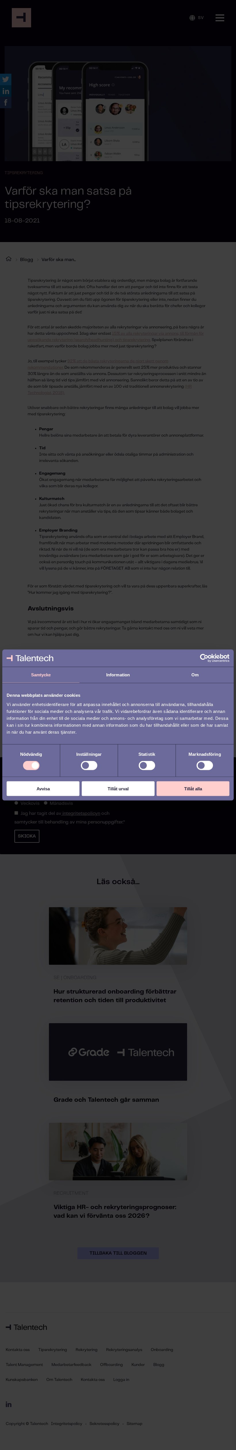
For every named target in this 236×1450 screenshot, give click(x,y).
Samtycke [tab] (41, 674)
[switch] (89, 765)
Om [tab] (195, 674)
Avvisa (43, 788)
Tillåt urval (118, 788)
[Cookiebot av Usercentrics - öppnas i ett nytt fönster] (204, 658)
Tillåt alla (193, 788)
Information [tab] (118, 674)
